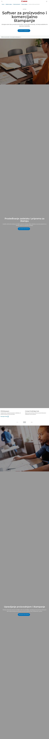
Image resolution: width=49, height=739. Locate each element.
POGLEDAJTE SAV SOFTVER (24, 228)
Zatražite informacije (23, 30)
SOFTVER (24, 9)
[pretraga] (2, 1)
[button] (17, 422)
